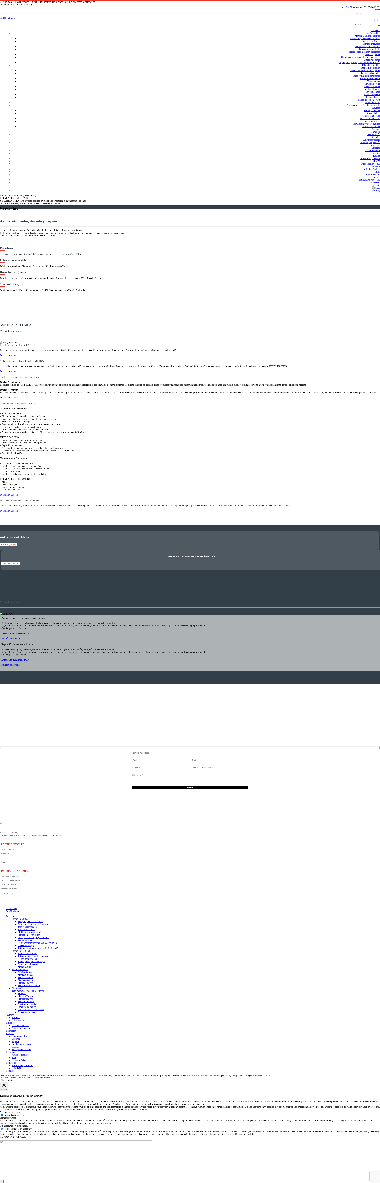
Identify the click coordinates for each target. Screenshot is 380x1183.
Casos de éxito (373, 174)
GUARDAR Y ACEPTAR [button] (13, 1136)
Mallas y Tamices (372, 110)
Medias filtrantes (372, 89)
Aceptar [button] (10, 1080)
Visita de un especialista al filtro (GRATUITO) (22, 361)
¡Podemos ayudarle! (10, 563)
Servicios (375, 137)
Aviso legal (5, 854)
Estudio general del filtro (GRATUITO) (18, 345)
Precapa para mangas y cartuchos (364, 52)
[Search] (379, 14)
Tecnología (375, 177)
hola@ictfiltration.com (352, 7)
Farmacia (375, 131)
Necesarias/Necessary (14, 1115)
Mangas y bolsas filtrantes (10, 876)
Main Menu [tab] (11, 908)
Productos (375, 30)
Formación (375, 145)
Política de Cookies (7, 858)
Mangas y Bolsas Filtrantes (367, 36)
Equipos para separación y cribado (13, 893)
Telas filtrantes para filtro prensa (365, 70)
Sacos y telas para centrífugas (366, 75)
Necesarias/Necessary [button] (10, 1112)
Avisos (3, 862)
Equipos (376, 107)
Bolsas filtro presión (370, 67)
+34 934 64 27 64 (56, 835)
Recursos (375, 166)
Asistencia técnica (371, 139)
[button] (377, 10)
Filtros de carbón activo (369, 99)
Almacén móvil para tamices (366, 123)
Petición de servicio (9, 355)
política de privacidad (192, 783)
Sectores (376, 129)
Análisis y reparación (370, 142)
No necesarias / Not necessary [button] (14, 1126)
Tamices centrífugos (370, 41)
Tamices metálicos (371, 44)
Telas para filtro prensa (9, 888)
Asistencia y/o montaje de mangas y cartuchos (21, 377)
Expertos (376, 153)
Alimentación (373, 134)
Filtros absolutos (372, 91)
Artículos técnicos (371, 169)
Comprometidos (372, 150)
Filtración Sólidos (372, 33)
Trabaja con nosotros (370, 163)
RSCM (376, 161)
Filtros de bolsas (372, 97)
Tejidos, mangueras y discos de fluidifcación (359, 62)
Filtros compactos (372, 94)
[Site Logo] (7, 18)
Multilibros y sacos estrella (367, 46)
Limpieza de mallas (371, 121)
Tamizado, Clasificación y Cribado (363, 105)
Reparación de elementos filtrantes (17, 644)
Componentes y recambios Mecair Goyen (360, 57)
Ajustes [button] (3, 1080)
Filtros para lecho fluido (369, 49)
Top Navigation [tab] (13, 911)
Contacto (376, 185)
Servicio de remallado (370, 118)
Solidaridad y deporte (370, 158)
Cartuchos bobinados (370, 78)
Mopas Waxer (373, 81)
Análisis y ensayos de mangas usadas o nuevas (23, 618)
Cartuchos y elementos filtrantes (365, 38)
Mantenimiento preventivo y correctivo (18, 403)
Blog (377, 171)
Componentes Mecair (8, 884)
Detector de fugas (372, 59)
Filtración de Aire (372, 83)
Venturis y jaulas (372, 54)
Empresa (376, 147)
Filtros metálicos (372, 113)
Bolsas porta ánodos (370, 73)
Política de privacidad (8, 849)
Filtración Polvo (372, 102)
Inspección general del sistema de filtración (20, 500)
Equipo (376, 155)
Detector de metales (371, 126)
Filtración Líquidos (371, 65)
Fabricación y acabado (369, 179)
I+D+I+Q (375, 182)
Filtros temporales (371, 115)
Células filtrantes (372, 86)
